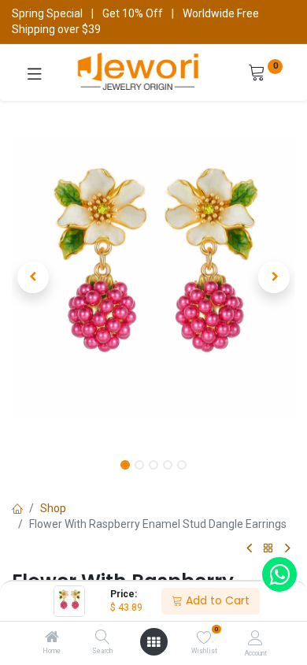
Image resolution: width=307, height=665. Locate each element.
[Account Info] (255, 638)
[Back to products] (268, 549)
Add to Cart (216, 600)
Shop (53, 508)
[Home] (52, 638)
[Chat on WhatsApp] (279, 574)
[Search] (102, 638)
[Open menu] (153, 642)
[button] (33, 277)
